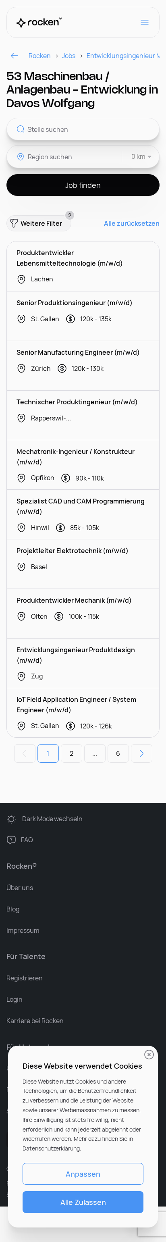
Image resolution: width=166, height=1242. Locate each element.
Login (14, 999)
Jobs (68, 55)
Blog (12, 909)
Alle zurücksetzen (132, 223)
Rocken (40, 55)
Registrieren (24, 978)
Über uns (19, 887)
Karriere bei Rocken (35, 1020)
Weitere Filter (46, 221)
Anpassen (83, 1174)
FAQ (27, 839)
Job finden (83, 185)
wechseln (52, 818)
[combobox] (137, 156)
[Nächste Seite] (141, 753)
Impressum (22, 930)
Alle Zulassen (83, 1202)
